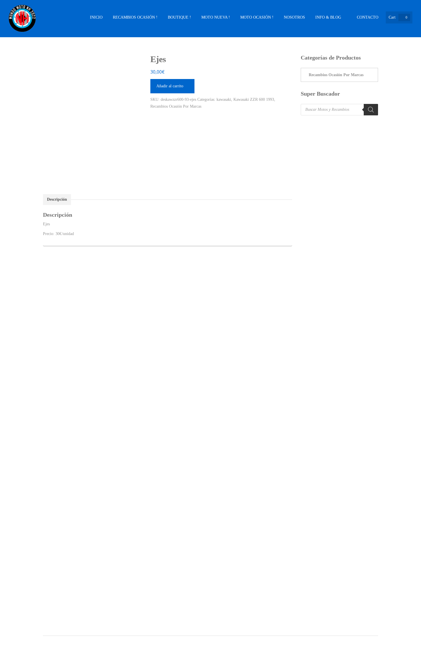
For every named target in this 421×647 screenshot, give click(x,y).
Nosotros (294, 17)
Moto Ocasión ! (257, 17)
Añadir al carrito (169, 86)
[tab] (57, 199)
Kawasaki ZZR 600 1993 (253, 99)
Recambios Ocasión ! (135, 17)
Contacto (367, 17)
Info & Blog (328, 17)
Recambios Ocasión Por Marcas (175, 106)
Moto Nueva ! (215, 17)
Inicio (96, 17)
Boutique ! (179, 17)
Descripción (57, 199)
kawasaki (224, 99)
